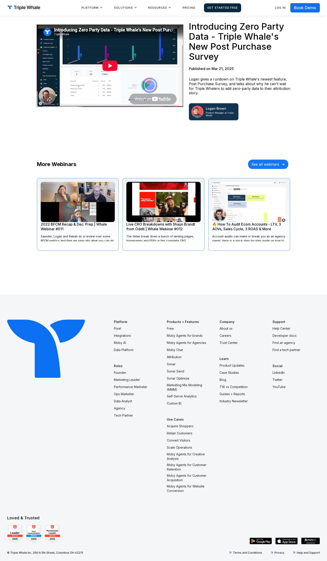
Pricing (189, 7)
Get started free (222, 7)
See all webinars (265, 164)
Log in (280, 7)
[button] (92, 7)
